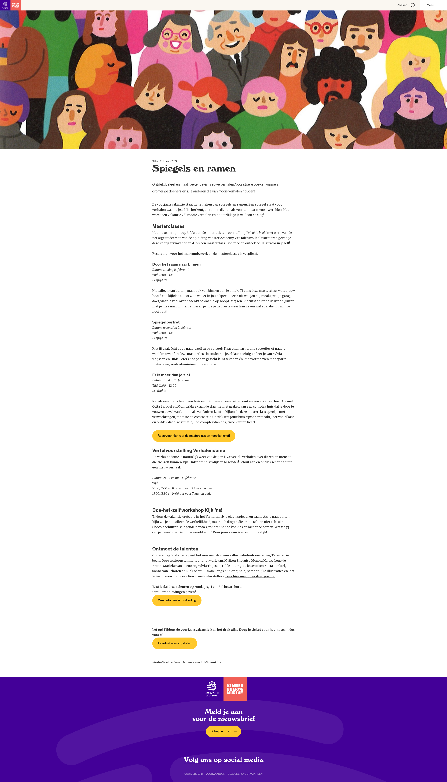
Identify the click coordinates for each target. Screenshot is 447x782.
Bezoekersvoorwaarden (245, 773)
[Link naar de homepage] (10, 5)
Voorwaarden (215, 773)
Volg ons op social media (223, 759)
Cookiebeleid (193, 773)
